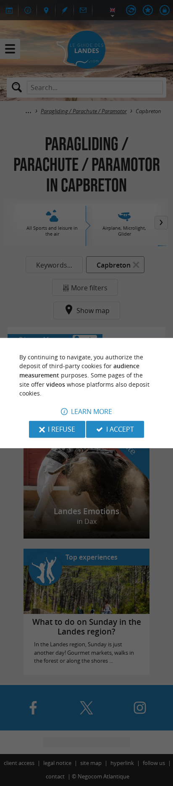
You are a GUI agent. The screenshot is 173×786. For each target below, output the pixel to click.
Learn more (91, 411)
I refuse (61, 429)
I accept (120, 429)
